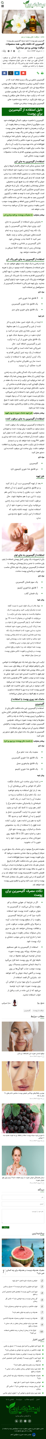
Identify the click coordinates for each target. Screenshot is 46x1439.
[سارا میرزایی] (14, 1003)
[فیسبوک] (4, 73)
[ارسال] (23, 73)
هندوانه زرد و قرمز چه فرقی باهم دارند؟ (24, 1312)
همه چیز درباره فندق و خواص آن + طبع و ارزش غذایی (22, 1393)
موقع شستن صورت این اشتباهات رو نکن (30, 1053)
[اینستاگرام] (29, 1421)
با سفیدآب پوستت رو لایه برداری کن (18, 214)
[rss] (16, 1421)
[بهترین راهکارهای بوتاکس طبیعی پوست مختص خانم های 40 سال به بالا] (23, 1076)
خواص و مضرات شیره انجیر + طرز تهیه (24, 1280)
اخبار (38, 1399)
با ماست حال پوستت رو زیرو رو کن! (18, 741)
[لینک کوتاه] (38, 73)
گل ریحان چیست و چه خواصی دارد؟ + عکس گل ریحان (23, 1387)
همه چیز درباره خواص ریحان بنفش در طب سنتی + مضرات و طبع (23, 1370)
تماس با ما (10, 1399)
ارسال (5, 1227)
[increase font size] (14, 51)
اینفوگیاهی (15, 1429)
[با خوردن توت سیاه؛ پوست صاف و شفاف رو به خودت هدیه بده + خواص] (23, 1118)
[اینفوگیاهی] (23, 1408)
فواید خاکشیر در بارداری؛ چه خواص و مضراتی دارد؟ (20, 1306)
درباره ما (19, 1399)
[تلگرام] (17, 73)
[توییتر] (10, 73)
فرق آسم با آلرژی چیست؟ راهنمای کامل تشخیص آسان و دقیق (21, 1359)
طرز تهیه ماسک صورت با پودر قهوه (18, 413)
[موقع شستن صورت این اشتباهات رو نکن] (23, 1036)
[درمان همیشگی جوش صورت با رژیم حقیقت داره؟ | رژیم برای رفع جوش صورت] (23, 1160)
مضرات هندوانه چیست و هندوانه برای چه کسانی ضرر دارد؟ (22, 1377)
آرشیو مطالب (29, 1399)
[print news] (42, 73)
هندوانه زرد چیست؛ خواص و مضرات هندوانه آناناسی (20, 1318)
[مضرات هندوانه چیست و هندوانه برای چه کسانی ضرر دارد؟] (23, 1253)
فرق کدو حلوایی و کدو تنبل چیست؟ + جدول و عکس (20, 1286)
